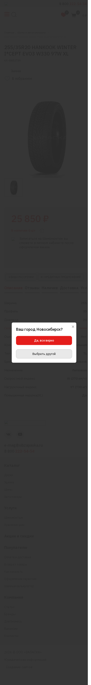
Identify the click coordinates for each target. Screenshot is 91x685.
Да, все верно (44, 340)
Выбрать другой (44, 354)
